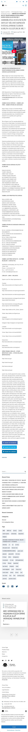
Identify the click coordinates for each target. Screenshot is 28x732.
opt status (5, 566)
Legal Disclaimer (5, 689)
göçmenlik (11, 554)
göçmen (4, 554)
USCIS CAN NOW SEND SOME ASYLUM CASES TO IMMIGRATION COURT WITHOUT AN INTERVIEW (13, 496)
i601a (9, 557)
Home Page (5, 647)
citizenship (13, 533)
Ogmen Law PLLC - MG (19, 32)
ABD (4, 530)
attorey (15, 530)
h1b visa (18, 554)
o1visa (4, 563)
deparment (20, 533)
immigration (16, 557)
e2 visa (17, 544)
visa (10, 575)
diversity (5, 544)
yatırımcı (5, 578)
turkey (11, 572)
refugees (12, 566)
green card (20, 551)
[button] (26, 711)
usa (21, 572)
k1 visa (11, 560)
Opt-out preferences (10, 730)
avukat (20, 530)
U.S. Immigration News (8, 33)
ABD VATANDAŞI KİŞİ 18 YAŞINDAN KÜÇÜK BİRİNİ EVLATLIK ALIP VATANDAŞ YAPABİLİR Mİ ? (14, 616)
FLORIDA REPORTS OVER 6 (9, 551)
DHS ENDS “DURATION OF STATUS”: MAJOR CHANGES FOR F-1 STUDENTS (13, 540)
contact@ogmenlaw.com (9, 706)
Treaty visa (18, 569)
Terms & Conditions (6, 687)
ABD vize (9, 530)
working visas (20, 575)
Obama (9, 563)
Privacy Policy (17, 730)
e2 (12, 544)
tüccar (16, 572)
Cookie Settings (5, 692)
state (17, 566)
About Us (4, 652)
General (4, 520)
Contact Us (4, 656)
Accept (14, 727)
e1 (9, 544)
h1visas (4, 557)
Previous (4, 457)
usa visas (5, 575)
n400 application (19, 560)
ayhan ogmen (6, 533)
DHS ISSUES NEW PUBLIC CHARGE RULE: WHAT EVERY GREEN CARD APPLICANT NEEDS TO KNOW (13, 489)
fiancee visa (14, 547)
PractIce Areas (5, 649)
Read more (6, 624)
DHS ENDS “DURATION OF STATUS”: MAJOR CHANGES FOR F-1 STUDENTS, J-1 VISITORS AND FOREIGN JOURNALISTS (14, 482)
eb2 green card (6, 547)
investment (5, 560)
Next (25, 457)
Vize (14, 575)
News (3, 654)
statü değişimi (6, 569)
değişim (4, 536)
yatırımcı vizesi (12, 578)
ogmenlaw (15, 563)
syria (12, 569)
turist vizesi (5, 572)
